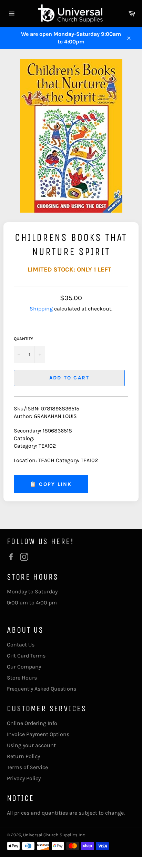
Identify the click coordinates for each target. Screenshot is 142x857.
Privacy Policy (24, 778)
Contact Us (20, 644)
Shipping (41, 308)
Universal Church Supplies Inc (54, 834)
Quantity (23, 338)
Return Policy (23, 756)
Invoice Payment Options (38, 734)
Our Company (24, 666)
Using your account (31, 745)
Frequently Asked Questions (41, 688)
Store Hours (22, 677)
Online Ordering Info (32, 723)
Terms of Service (27, 767)
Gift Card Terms (26, 655)
